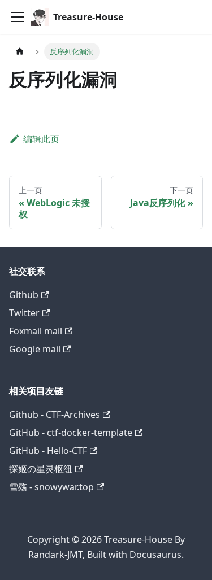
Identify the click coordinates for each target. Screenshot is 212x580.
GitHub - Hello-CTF (48, 450)
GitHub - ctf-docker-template (70, 432)
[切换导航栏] (17, 16)
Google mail (34, 349)
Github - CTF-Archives (54, 414)
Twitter (24, 313)
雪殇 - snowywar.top (51, 487)
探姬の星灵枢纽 (40, 469)
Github (23, 295)
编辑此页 (41, 139)
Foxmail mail (35, 331)
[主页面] (20, 51)
